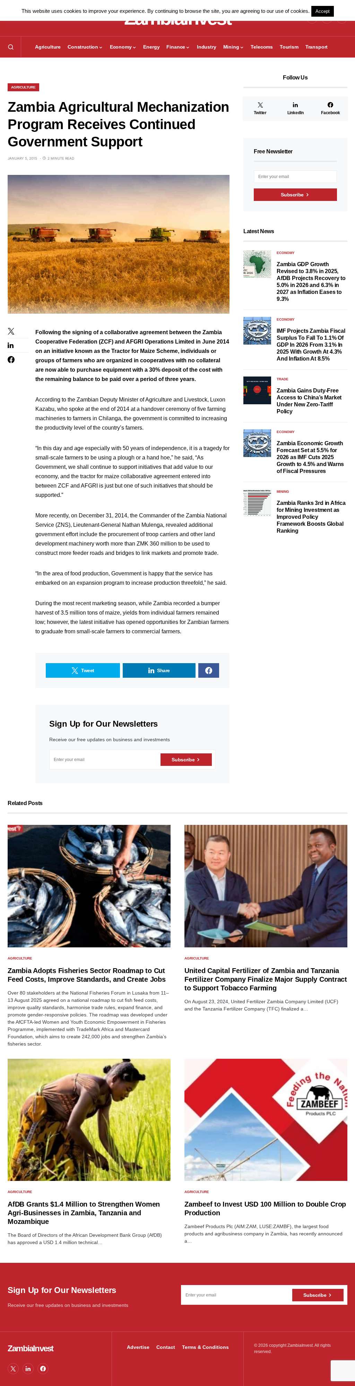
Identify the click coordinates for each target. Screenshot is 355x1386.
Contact (165, 1347)
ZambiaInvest (30, 1348)
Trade (282, 379)
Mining (283, 491)
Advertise (138, 1347)
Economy (286, 253)
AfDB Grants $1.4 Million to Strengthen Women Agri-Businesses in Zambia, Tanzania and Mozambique (84, 1212)
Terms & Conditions (205, 1347)
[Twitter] (13, 1369)
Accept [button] (322, 11)
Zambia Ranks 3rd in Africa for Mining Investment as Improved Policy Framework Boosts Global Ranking (311, 517)
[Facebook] (43, 1369)
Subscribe (183, 759)
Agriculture (23, 87)
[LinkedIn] (28, 1369)
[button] (11, 47)
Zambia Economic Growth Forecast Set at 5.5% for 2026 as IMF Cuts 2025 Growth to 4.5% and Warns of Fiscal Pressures (310, 457)
